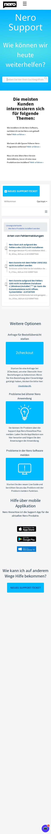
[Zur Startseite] (11, 4)
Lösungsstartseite (14, 225)
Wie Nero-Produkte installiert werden (24, 228)
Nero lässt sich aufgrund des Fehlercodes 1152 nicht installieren (26, 246)
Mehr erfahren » (19, 134)
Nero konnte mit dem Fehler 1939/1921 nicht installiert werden (28, 264)
